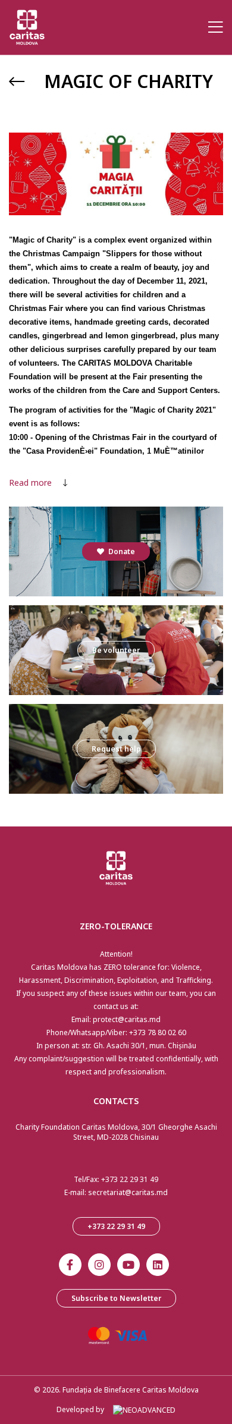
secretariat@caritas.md (128, 1192)
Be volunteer (116, 650)
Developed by (80, 1409)
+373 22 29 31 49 (129, 1179)
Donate (120, 551)
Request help (116, 749)
